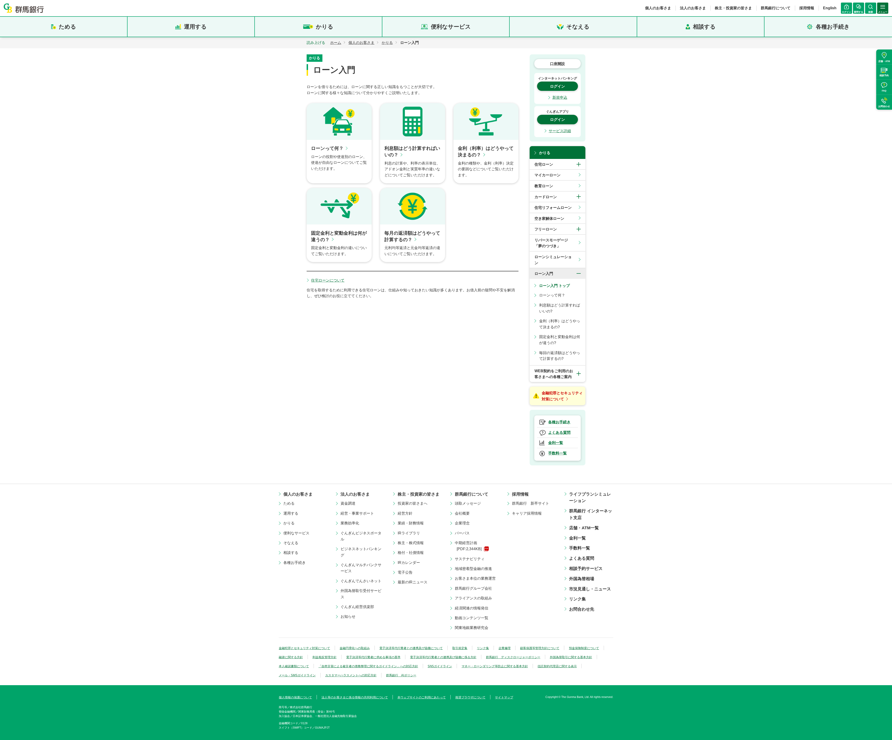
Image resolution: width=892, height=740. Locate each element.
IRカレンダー (409, 563)
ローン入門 (544, 274)
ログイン (557, 86)
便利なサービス (451, 26)
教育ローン (544, 186)
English (829, 8)
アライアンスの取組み (473, 598)
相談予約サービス (586, 568)
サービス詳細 (560, 131)
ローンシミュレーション (553, 260)
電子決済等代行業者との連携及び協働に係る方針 (443, 657)
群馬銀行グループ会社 (473, 588)
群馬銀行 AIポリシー (401, 675)
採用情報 (806, 8)
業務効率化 (350, 523)
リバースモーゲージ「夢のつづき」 (551, 243)
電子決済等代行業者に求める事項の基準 (373, 657)
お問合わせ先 (581, 609)
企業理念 (462, 523)
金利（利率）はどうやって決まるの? (559, 324)
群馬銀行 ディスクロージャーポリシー (513, 657)
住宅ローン (544, 164)
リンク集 (577, 599)
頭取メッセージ (468, 503)
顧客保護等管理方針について (539, 648)
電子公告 (405, 572)
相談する (704, 26)
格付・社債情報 (411, 553)
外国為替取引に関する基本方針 (571, 657)
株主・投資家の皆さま (733, 8)
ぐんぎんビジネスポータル (361, 536)
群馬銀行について (775, 8)
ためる (67, 26)
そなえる (578, 26)
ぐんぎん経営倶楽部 (357, 607)
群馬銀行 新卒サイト (530, 503)
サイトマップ (504, 697)
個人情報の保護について (295, 697)
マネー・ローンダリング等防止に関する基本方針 (495, 666)
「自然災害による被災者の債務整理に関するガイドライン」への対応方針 (368, 666)
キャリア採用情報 (527, 513)
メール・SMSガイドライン (297, 675)
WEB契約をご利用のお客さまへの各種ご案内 (554, 374)
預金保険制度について (584, 648)
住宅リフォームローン (553, 208)
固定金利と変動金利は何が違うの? (559, 340)
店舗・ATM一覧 (584, 528)
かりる (324, 26)
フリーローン (546, 229)
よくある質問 (581, 558)
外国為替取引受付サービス (361, 594)
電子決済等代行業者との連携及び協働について (411, 648)
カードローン (546, 197)
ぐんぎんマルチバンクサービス (361, 568)
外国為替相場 (581, 578)
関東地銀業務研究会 (471, 628)
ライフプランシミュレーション (590, 497)
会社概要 (462, 513)
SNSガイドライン (440, 666)
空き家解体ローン (549, 218)
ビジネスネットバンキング (361, 552)
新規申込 (559, 97)
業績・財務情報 (411, 523)
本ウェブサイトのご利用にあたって (421, 697)
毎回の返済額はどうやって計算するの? (559, 356)
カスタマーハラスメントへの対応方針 (351, 675)
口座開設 (557, 64)
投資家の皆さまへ (412, 503)
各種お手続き (833, 26)
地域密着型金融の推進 (473, 569)
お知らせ (348, 616)
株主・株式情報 (411, 543)
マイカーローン (548, 175)
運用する (195, 26)
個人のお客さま (658, 8)
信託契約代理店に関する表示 (557, 666)
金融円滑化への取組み (355, 648)
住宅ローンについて (327, 280)
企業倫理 (504, 648)
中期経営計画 (468, 546)
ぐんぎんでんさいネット (361, 581)
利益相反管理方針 (324, 657)
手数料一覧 (579, 548)
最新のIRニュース (412, 582)
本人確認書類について (294, 666)
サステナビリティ (470, 559)
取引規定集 (459, 648)
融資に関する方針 (291, 657)
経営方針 (405, 513)
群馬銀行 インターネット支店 (590, 514)
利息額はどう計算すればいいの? (559, 308)
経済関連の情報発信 (471, 608)
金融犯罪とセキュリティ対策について (304, 648)
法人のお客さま (693, 8)
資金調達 (348, 503)
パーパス (462, 533)
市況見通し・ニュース (590, 589)
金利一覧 (577, 538)
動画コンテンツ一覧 (471, 618)
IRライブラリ (409, 533)
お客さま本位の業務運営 (475, 578)
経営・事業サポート (357, 513)
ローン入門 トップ (554, 286)
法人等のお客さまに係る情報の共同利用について (354, 697)
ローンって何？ (552, 295)
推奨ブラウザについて (470, 697)
